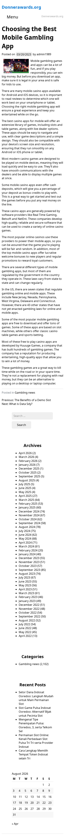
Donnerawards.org (21, 7)
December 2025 (29, 468)
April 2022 (25, 636)
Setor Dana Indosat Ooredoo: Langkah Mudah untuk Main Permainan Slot (36, 698)
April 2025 (25, 496)
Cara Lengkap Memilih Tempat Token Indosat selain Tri (33, 754)
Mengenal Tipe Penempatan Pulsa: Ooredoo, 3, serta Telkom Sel (35, 725)
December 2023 (29, 558)
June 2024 (25, 535)
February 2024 (28, 550)
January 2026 (27, 465)
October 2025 (28, 472)
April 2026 (25, 453)
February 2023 (28, 597)
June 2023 (25, 581)
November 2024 (29, 515)
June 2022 (25, 628)
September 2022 (29, 616)
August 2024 (27, 527)
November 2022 (29, 609)
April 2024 (25, 542)
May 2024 (25, 538)
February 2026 (28, 461)
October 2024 (28, 519)
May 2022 (25, 632)
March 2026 (26, 457)
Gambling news (25, 392)
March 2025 (26, 500)
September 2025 (29, 476)
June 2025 (25, 488)
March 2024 (26, 546)
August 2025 (27, 480)
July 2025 (24, 484)
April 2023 (25, 589)
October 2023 (28, 566)
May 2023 (25, 585)
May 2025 (25, 492)
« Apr (15, 824)
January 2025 (27, 507)
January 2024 (27, 554)
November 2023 (29, 562)
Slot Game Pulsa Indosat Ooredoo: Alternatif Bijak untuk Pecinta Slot (35, 712)
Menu (12, 17)
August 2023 (27, 574)
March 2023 (26, 593)
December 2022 (29, 605)
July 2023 (24, 577)
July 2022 (24, 624)
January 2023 (27, 601)
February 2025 (28, 504)
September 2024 (29, 523)
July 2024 (24, 531)
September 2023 (29, 570)
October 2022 (28, 612)
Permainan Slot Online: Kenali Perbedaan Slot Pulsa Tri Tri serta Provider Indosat (36, 741)
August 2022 (27, 620)
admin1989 (44, 54)
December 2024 (29, 511)
